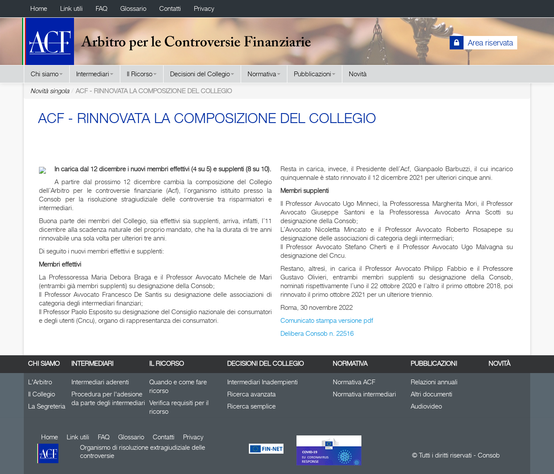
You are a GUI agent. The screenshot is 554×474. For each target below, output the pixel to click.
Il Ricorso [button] (139, 74)
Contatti (170, 8)
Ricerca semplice (251, 406)
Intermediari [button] (92, 74)
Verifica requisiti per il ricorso (179, 407)
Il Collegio (41, 394)
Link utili (71, 8)
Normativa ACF (354, 382)
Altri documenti (431, 394)
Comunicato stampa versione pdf (326, 320)
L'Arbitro (40, 382)
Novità (358, 74)
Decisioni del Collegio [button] (200, 74)
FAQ (101, 8)
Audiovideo (426, 406)
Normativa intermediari (364, 394)
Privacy (204, 8)
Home (38, 8)
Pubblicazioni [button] (312, 74)
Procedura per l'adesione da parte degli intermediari (108, 398)
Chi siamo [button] (44, 74)
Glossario (133, 8)
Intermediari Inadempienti (262, 382)
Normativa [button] (262, 74)
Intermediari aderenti (100, 382)
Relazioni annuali (434, 382)
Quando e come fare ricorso (178, 386)
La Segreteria (46, 406)
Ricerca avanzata (251, 394)
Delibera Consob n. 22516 (317, 333)
